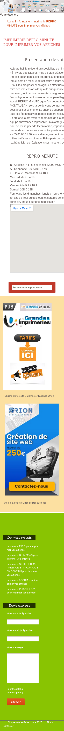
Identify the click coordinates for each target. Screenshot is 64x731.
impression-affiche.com (21, 722)
